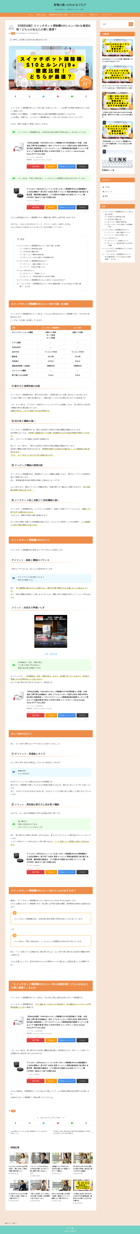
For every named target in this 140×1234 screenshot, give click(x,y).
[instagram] (73, 1228)
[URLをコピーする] (86, 96)
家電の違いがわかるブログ (70, 4)
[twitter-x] (70, 1228)
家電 (13, 33)
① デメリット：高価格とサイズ (34, 273)
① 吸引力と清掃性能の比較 (32, 249)
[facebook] (67, 1228)
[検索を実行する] (131, 24)
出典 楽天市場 (51, 654)
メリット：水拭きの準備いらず (34, 267)
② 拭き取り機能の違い (31, 251)
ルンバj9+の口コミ (26, 270)
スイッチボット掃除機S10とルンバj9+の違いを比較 (39, 246)
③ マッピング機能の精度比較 (33, 254)
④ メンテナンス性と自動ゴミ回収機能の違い (38, 257)
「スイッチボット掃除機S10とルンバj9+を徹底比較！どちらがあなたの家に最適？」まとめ (118, 256)
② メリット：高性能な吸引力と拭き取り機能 (38, 276)
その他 (107, 187)
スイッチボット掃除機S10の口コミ (33, 261)
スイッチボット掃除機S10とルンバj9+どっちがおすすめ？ (42, 280)
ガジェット (108, 191)
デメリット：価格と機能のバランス (35, 264)
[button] (15, 96)
